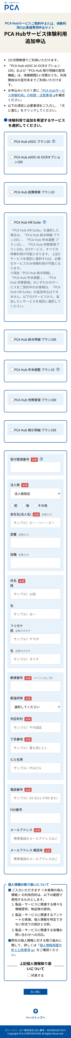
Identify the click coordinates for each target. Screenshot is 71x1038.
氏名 (17, 583)
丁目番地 (20, 739)
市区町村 (20, 718)
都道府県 (20, 698)
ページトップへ (35, 1017)
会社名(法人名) (31, 514)
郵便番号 (31, 677)
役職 (19, 554)
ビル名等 (16, 759)
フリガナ (20, 628)
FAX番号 (16, 809)
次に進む (35, 991)
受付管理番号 (23, 459)
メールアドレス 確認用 (30, 850)
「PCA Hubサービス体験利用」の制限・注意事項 (36, 92)
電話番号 (20, 789)
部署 (19, 534)
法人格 (18, 484)
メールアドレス (25, 829)
